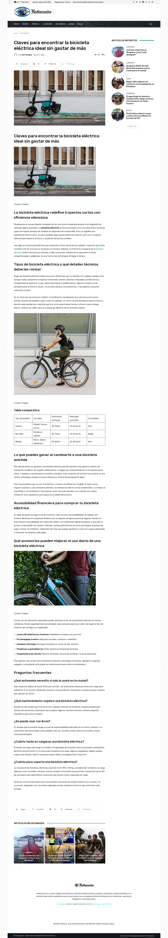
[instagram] (152, 2)
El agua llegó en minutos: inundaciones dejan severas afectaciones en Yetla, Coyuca (139, 100)
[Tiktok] (139, 2)
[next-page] (19, 868)
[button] (151, 24)
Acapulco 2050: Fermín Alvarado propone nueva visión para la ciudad (59, 858)
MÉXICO (129, 110)
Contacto (61, 904)
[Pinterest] (146, 2)
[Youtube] (143, 2)
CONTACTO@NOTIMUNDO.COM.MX (78, 904)
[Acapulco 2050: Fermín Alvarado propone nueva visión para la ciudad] (60, 845)
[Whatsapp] (149, 2)
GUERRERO (28, 852)
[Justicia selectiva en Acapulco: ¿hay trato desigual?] (29, 845)
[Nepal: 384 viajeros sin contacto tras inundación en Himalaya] (90, 845)
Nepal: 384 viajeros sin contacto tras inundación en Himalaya (90, 858)
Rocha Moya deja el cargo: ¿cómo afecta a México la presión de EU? (138, 115)
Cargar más (132, 126)
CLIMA (90, 852)
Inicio (16, 33)
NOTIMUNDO (25, 33)
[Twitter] (136, 2)
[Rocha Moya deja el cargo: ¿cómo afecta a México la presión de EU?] (118, 114)
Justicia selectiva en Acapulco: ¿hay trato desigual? (29, 858)
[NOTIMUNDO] (16, 55)
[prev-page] (15, 868)
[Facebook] (133, 2)
